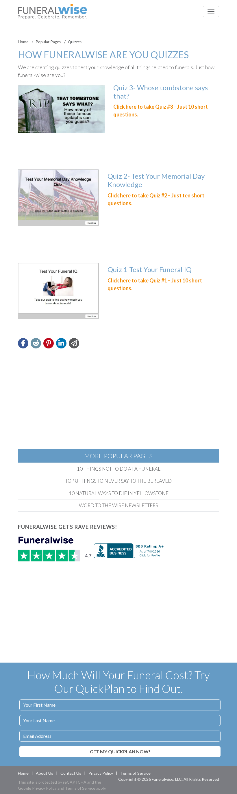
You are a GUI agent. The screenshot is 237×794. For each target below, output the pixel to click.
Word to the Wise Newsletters (118, 505)
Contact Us (70, 773)
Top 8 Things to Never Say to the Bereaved (118, 481)
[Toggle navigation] (211, 11)
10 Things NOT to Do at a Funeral (118, 469)
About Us (44, 773)
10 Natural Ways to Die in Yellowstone (119, 493)
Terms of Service (135, 773)
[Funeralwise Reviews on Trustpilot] (56, 550)
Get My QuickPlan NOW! (120, 751)
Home (23, 41)
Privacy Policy (100, 773)
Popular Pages (48, 41)
